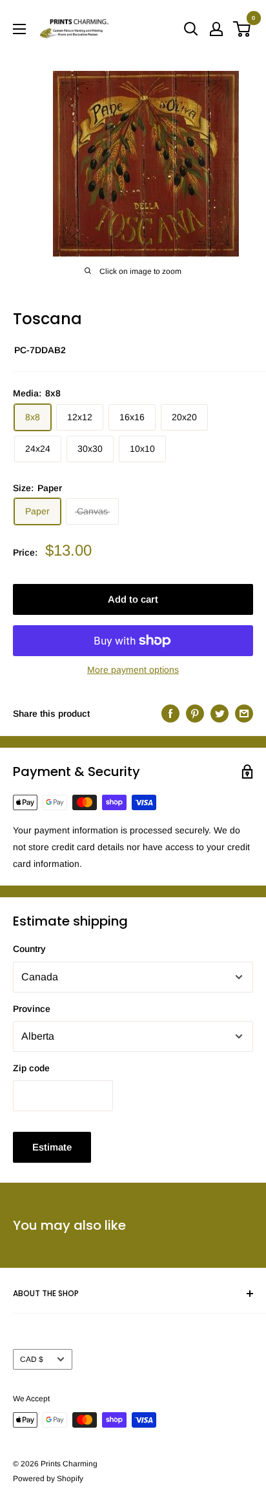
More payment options (133, 670)
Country (29, 949)
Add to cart (133, 599)
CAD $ (31, 1359)
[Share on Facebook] (170, 713)
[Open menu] (19, 29)
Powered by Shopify (48, 1478)
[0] (242, 29)
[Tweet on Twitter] (219, 713)
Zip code (31, 1068)
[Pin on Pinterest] (195, 713)
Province (31, 1009)
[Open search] (191, 29)
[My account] (216, 29)
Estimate (52, 1146)
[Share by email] (244, 713)
